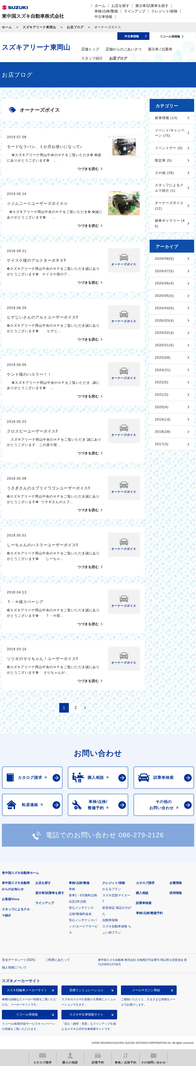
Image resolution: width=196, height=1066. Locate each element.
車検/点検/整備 (106, 11)
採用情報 (175, 893)
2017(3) (162, 444)
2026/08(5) (164, 258)
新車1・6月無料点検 (83, 895)
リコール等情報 (27, 1014)
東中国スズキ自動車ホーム (20, 873)
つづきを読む (88, 169)
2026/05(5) (164, 296)
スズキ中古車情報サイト (86, 1014)
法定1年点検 (77, 901)
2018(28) (163, 431)
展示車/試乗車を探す (152, 5)
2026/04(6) (164, 308)
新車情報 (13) (166, 118)
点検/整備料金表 (80, 914)
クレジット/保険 (164, 11)
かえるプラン (111, 889)
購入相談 (142, 893)
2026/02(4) (164, 333)
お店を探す (120, 5)
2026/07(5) (164, 271)
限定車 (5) (163, 160)
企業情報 (175, 883)
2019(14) (163, 419)
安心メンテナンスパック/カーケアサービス (83, 926)
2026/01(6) (164, 345)
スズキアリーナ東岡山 (39, 27)
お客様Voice (10, 899)
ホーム (100, 5)
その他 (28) (164, 173)
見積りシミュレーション (86, 990)
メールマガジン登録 (146, 990)
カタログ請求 (145, 883)
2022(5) (162, 382)
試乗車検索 (144, 903)
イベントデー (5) (169, 148)
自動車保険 (110, 920)
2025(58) (163, 357)
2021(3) (162, 394)
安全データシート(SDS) (18, 960)
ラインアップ (134, 11)
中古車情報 (103, 16)
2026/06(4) (164, 283)
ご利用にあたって (57, 960)
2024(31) (163, 370)
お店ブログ (75, 27)
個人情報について (14, 967)
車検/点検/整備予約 (149, 913)
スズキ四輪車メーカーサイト (27, 990)
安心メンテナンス (81, 907)
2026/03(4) (164, 320)
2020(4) (162, 407)
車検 (72, 889)
